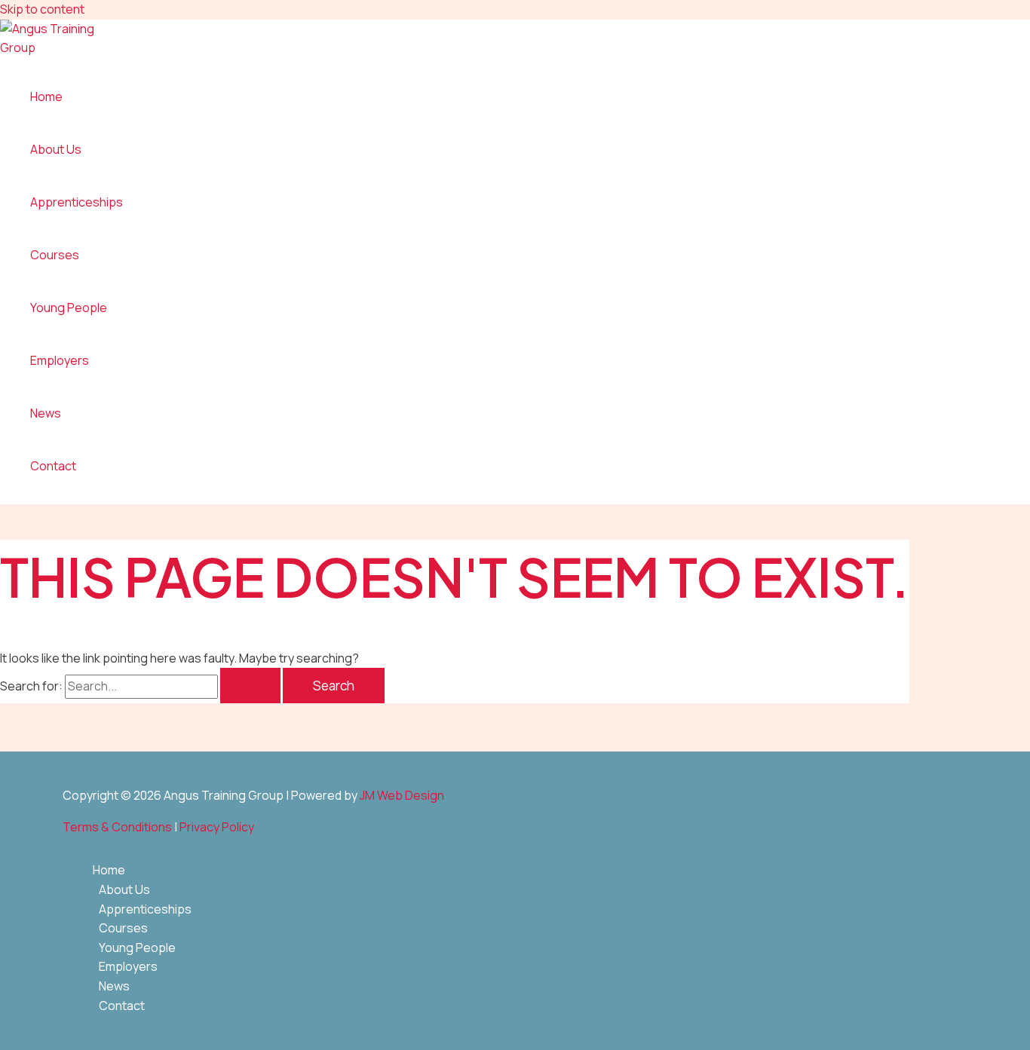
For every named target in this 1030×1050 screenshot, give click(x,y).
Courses (54, 254)
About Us (55, 149)
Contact (53, 466)
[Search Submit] (250, 685)
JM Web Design (402, 795)
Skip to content (42, 9)
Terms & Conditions (117, 827)
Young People (68, 307)
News (45, 413)
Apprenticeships (76, 202)
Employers (59, 360)
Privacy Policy (216, 827)
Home (46, 96)
